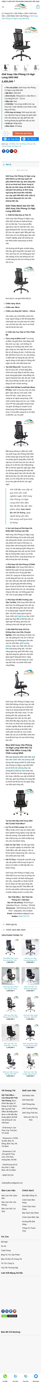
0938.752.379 (24, 916)
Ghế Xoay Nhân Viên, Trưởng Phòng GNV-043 (30, 1045)
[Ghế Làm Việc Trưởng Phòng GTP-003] (10, 1061)
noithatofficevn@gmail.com (12, 1183)
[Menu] (3, 7)
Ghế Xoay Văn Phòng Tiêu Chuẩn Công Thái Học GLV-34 (10, 988)
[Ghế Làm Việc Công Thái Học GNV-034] (30, 1004)
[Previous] (5, 44)
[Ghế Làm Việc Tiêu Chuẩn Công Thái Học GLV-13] (30, 1061)
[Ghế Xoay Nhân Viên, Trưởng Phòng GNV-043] (30, 1033)
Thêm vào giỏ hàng (23, 133)
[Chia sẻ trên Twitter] (7, 151)
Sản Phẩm (18, 13)
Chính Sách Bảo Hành (16, 930)
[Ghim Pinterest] (15, 151)
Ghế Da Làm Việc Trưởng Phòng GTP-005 (30, 959)
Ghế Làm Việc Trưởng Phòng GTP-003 (10, 1073)
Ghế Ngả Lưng (16, 146)
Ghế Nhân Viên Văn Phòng (17, 16)
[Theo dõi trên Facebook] (3, 1311)
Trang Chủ (8, 13)
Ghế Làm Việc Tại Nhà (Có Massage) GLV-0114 (30, 988)
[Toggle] (4, 164)
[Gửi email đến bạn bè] (11, 151)
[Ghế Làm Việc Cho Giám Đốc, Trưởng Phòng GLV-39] (10, 1033)
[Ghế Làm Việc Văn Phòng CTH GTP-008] (10, 1004)
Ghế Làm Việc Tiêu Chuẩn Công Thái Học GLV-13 (30, 1073)
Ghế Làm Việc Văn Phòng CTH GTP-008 (10, 1016)
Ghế (26, 13)
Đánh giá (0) (11, 924)
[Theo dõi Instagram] (7, 1311)
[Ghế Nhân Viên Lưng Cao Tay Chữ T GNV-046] (10, 947)
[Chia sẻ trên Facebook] (3, 151)
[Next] (36, 44)
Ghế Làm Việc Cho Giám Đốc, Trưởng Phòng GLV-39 (10, 1045)
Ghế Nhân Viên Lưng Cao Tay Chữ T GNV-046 (10, 959)
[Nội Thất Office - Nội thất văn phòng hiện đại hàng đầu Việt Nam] (20, 7)
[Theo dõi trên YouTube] (14, 1311)
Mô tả (8, 164)
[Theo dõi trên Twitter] (10, 1311)
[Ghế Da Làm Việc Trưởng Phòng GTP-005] (30, 947)
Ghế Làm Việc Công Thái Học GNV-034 (31, 1016)
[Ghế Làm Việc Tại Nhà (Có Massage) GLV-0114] (30, 976)
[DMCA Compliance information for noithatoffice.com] (9, 1316)
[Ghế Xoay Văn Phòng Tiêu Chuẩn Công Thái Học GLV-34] (10, 976)
